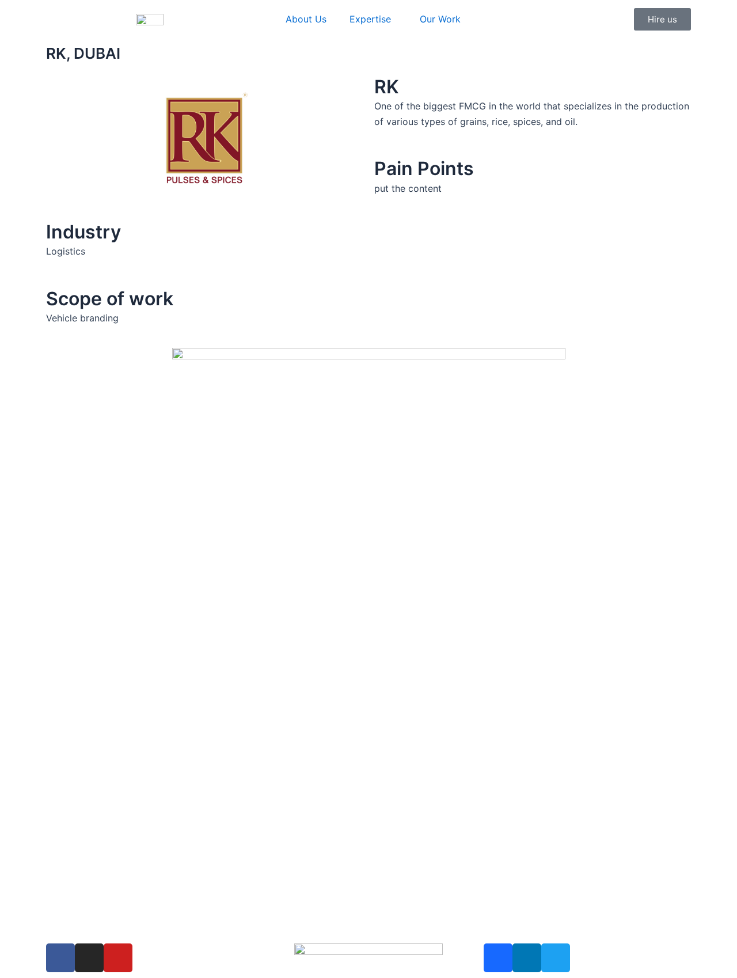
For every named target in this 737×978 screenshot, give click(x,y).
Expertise (370, 19)
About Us (306, 19)
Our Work (440, 19)
